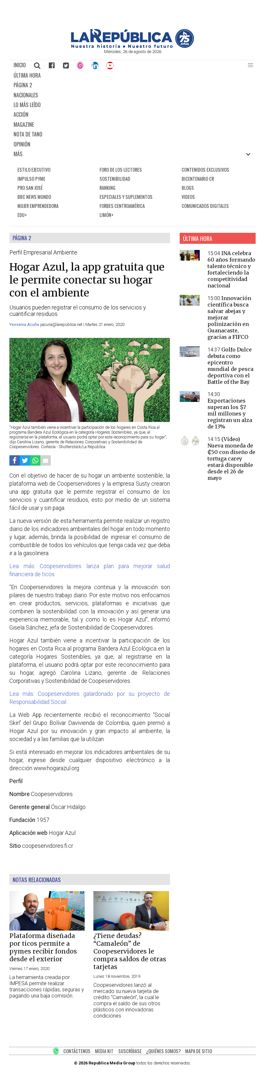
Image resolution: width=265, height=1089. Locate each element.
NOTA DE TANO (28, 134)
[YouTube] (110, 65)
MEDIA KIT (104, 1051)
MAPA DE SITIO (198, 1051)
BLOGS (188, 187)
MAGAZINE (24, 124)
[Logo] (132, 46)
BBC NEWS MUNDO (34, 196)
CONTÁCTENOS (76, 1051)
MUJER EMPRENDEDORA (37, 205)
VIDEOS (188, 196)
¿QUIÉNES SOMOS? (163, 1051)
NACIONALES (26, 95)
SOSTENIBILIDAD (115, 178)
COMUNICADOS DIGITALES (205, 205)
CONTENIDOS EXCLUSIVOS (205, 169)
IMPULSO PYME (31, 178)
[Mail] (45, 461)
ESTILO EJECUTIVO (33, 169)
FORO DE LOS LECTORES (121, 169)
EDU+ (22, 214)
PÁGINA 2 (23, 85)
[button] (250, 65)
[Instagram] (80, 65)
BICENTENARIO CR (198, 178)
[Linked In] (95, 65)
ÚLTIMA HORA (27, 75)
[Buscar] (37, 65)
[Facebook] (52, 65)
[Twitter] (66, 65)
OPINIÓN (22, 144)
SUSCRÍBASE (130, 1051)
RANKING (107, 187)
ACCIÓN (21, 114)
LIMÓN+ (106, 214)
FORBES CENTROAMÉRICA (122, 205)
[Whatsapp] (35, 461)
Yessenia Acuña (24, 324)
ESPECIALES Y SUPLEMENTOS (126, 196)
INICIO (20, 65)
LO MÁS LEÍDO (27, 105)
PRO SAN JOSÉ (30, 187)
